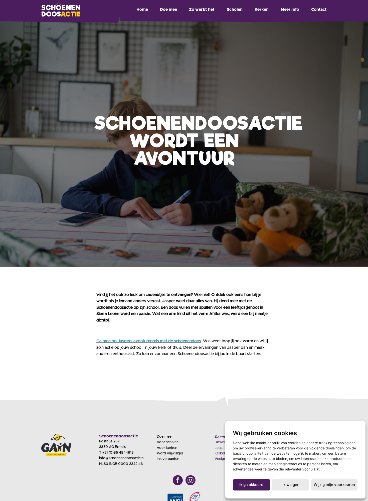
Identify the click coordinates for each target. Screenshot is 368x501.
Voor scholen (167, 442)
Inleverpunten (168, 459)
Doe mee (168, 10)
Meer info (290, 10)
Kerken (262, 10)
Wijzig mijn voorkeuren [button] (334, 484)
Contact (319, 10)
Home (142, 10)
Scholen (235, 10)
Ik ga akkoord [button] (251, 484)
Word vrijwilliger (170, 453)
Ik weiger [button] (290, 484)
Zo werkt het (202, 10)
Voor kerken (167, 448)
